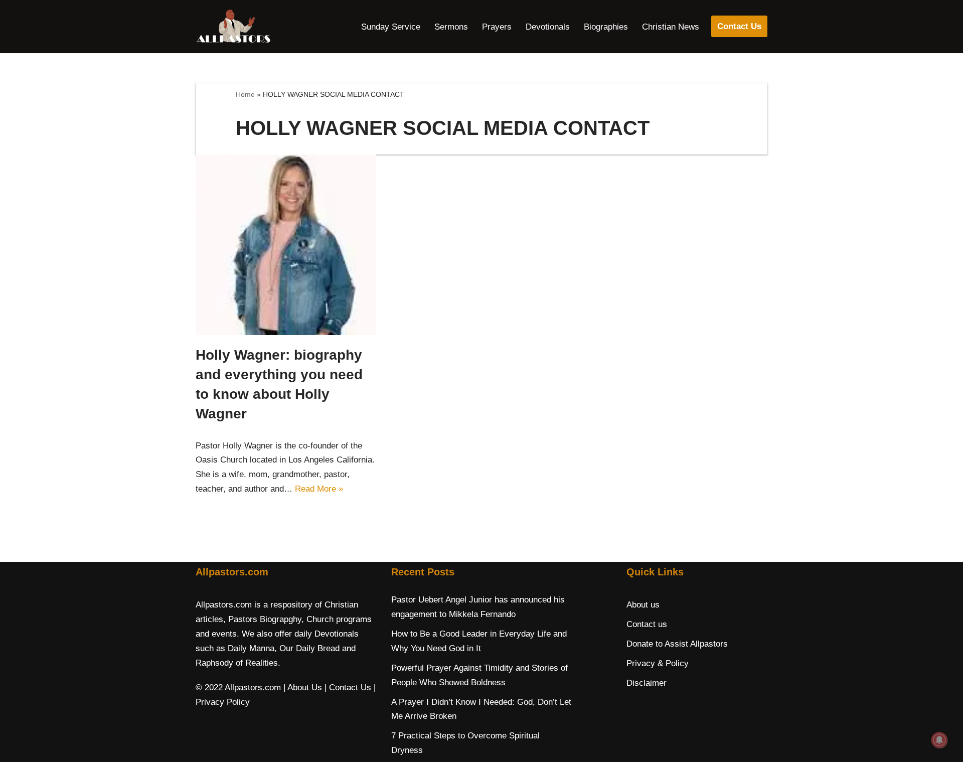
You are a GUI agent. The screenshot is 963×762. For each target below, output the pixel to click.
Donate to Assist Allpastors (677, 644)
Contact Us (739, 26)
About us (643, 604)
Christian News (670, 27)
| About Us (302, 687)
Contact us (646, 624)
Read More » (319, 489)
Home (245, 94)
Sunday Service (390, 27)
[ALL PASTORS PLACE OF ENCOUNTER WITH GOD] (233, 26)
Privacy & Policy (657, 663)
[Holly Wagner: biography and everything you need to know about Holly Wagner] (286, 245)
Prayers (497, 27)
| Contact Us (348, 687)
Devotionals (548, 27)
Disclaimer (646, 683)
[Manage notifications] (939, 740)
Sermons (451, 27)
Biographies (606, 27)
